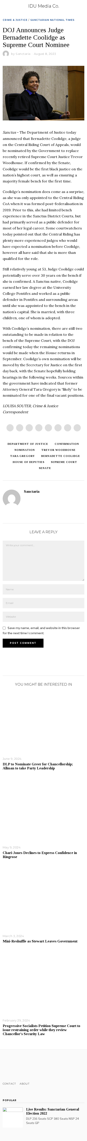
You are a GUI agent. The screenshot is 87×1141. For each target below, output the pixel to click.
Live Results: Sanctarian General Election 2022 (52, 1111)
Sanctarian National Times (52, 20)
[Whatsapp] (58, 427)
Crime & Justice (15, 20)
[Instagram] (16, 1065)
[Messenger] (19, 427)
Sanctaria (23, 54)
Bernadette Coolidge (60, 456)
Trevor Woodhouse (58, 450)
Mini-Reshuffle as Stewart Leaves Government (40, 941)
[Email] (77, 427)
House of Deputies (28, 462)
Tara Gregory (22, 456)
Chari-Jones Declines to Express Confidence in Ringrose (40, 855)
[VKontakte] (28, 1065)
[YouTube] (22, 1065)
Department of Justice (28, 443)
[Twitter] (29, 427)
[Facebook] (10, 427)
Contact (9, 1083)
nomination (24, 450)
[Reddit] (67, 427)
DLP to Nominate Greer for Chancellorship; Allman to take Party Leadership (38, 766)
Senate (45, 468)
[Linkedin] (48, 427)
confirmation (67, 443)
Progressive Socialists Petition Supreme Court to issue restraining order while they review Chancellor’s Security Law (41, 1030)
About (25, 1083)
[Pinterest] (38, 427)
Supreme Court (64, 462)
